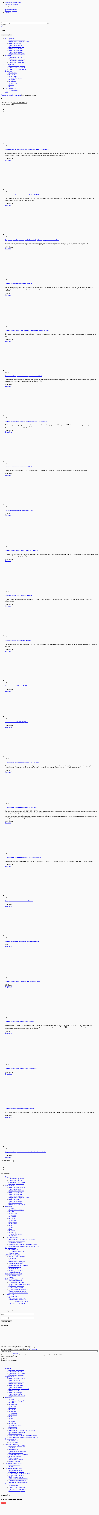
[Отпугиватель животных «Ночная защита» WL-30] (19, 504)
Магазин (9, 95)
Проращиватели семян (16, 1263)
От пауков (12, 79)
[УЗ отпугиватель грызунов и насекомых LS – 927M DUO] (19, 802)
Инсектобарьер (13, 1296)
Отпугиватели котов (15, 45)
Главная (3, 95)
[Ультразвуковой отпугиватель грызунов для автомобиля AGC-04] (19, 370)
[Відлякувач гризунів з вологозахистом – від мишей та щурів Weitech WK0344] (19, 143)
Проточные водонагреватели (18, 1265)
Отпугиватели (9, 38)
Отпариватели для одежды (17, 1261)
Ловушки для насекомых (17, 59)
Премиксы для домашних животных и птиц (23, 1244)
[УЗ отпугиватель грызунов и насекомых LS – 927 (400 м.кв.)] (19, 756)
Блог (6, 92)
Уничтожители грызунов (17, 66)
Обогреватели (13, 1260)
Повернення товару (11, 9)
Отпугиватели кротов (16, 50)
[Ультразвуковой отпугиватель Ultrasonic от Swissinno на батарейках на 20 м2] (19, 325)
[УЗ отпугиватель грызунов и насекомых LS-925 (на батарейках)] (19, 852)
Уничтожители (10, 64)
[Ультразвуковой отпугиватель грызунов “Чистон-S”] (19, 1103)
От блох (11, 85)
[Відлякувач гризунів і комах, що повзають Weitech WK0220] (19, 189)
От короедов (13, 1222)
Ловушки (8, 55)
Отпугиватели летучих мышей (19, 41)
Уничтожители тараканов (17, 67)
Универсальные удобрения (17, 1291)
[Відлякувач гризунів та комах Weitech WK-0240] (19, 590)
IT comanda (33, 1349)
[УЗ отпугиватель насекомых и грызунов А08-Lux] (19, 895)
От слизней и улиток (15, 78)
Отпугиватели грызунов (17, 54)
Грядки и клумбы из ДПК (17, 1256)
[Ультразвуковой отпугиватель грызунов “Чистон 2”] (19, 1016)
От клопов (12, 74)
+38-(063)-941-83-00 (11, 4)
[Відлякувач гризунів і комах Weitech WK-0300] (19, 635)
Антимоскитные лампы (20, 1301)
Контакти (8, 12)
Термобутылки (13, 1268)
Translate (15, 1353)
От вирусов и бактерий (16, 1210)
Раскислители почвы (15, 1280)
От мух (11, 1225)
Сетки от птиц (13, 1253)
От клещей (12, 1217)
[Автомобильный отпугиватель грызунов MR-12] (19, 461)
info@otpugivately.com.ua (13, 2)
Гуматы (11, 1277)
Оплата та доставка (11, 11)
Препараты (8, 71)
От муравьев (13, 76)
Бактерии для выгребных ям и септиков (22, 1239)
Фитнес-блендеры (14, 1272)
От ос (10, 86)
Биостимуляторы (14, 1275)
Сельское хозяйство (11, 1237)
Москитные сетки (18, 1251)
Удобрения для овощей (16, 1286)
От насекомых (13, 90)
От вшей (11, 1211)
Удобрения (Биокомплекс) (13, 1274)
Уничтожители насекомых (17, 69)
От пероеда (12, 1232)
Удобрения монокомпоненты (18, 1289)
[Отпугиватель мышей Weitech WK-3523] (19, 680)
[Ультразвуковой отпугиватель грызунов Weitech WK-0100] (19, 545)
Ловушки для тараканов (16, 60)
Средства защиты (10, 88)
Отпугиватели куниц (16, 1196)
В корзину (8, 160)
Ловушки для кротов (15, 57)
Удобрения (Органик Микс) (14, 1279)
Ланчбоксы (12, 1258)
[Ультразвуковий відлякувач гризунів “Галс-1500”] (19, 278)
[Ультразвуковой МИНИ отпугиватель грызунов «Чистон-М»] (19, 935)
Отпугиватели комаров (16, 47)
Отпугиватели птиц (15, 52)
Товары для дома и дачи (12, 1255)
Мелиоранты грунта (15, 1242)
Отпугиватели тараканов (17, 40)
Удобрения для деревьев (16, 1282)
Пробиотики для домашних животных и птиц (24, 1246)
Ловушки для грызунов (16, 62)
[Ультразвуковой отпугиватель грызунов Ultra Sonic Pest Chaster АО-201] (19, 1146)
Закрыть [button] (3, 1503)
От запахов (12, 1215)
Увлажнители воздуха (16, 1270)
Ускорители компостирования (18, 1293)
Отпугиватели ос (14, 1199)
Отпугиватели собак (15, 48)
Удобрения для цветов (16, 1287)
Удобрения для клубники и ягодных (20, 1284)
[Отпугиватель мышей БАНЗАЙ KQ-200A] (17, 716)
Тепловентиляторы (15, 1267)
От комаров (12, 81)
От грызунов (13, 83)
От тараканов (13, 73)
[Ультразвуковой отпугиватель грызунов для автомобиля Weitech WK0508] (19, 415)
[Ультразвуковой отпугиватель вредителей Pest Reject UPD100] (19, 976)
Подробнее (8, 432)
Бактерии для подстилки (17, 1241)
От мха (11, 1227)
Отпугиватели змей (15, 43)
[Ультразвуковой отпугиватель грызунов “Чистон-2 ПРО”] (19, 1063)
